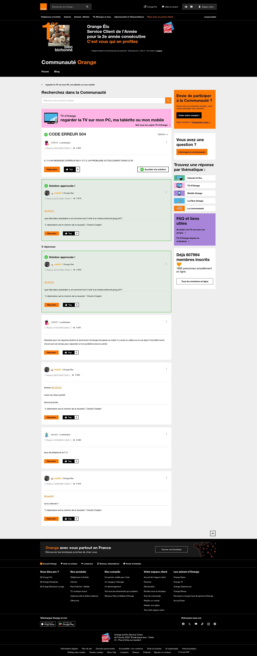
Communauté (68, 62)
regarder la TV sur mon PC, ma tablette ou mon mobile (70, 84)
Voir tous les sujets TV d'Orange (151, 125)
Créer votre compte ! (189, 115)
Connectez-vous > (201, 122)
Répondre (52, 169)
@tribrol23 (49, 496)
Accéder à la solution (155, 169)
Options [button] (161, 134)
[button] (166, 142)
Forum (45, 71)
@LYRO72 (49, 211)
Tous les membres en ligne (194, 281)
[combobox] (103, 100)
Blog (57, 71)
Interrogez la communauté (192, 152)
